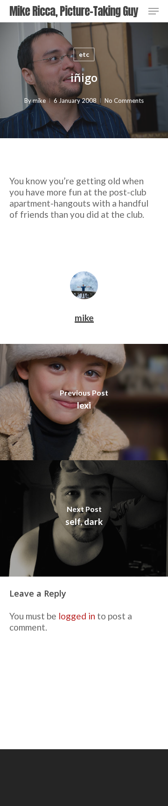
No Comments (124, 100)
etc (84, 54)
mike (39, 100)
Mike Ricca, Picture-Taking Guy (73, 11)
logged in (76, 616)
